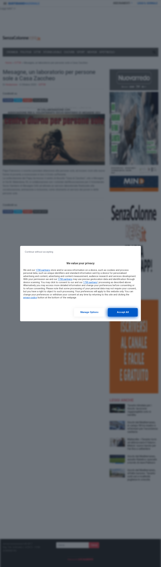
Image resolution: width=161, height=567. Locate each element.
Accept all (123, 312)
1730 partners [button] (43, 270)
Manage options (89, 312)
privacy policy (30, 297)
